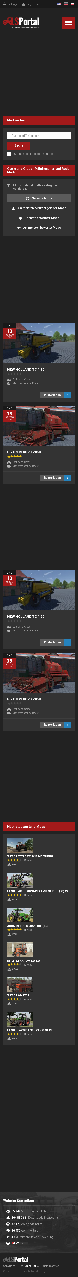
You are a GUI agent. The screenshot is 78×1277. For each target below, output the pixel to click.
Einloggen (13, 4)
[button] (68, 23)
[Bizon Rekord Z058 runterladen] (39, 426)
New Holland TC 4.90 (25, 369)
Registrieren (34, 4)
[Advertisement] (39, 73)
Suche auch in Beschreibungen (34, 153)
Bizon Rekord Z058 (24, 452)
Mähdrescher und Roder (53, 169)
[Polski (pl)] (72, 4)
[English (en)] (59, 4)
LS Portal (21, 22)
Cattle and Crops (19, 169)
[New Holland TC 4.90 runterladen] (39, 343)
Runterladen (52, 395)
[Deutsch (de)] (66, 4)
